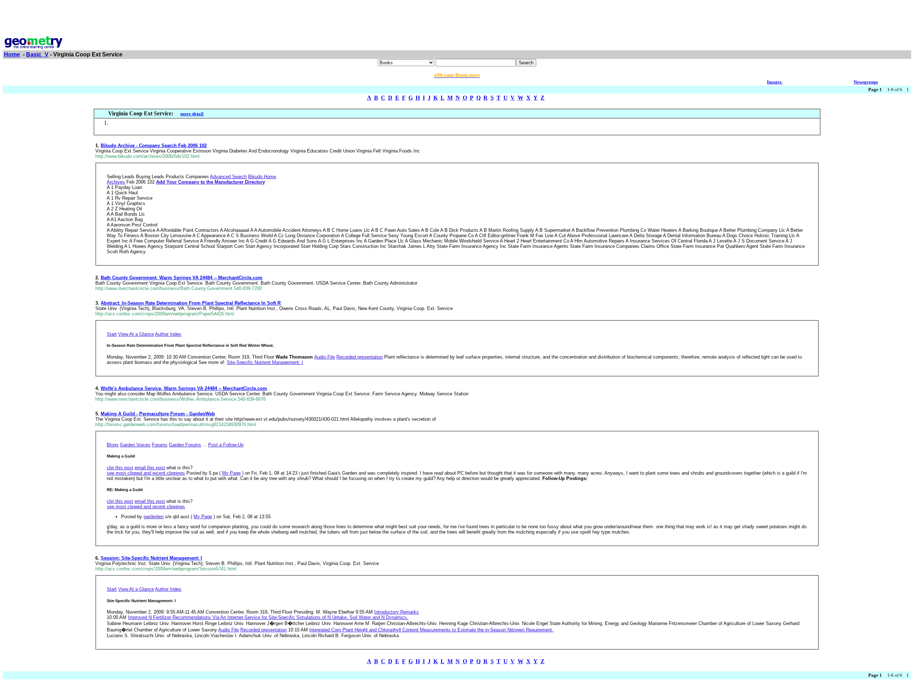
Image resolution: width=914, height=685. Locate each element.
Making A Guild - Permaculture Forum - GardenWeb (158, 413)
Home (12, 54)
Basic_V (37, 54)
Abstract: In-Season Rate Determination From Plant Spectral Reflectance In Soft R (191, 303)
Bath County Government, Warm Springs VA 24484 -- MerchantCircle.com (181, 277)
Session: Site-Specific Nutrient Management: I (151, 558)
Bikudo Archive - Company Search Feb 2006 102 (154, 145)
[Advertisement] (457, 19)
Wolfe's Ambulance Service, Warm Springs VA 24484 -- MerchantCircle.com (184, 388)
